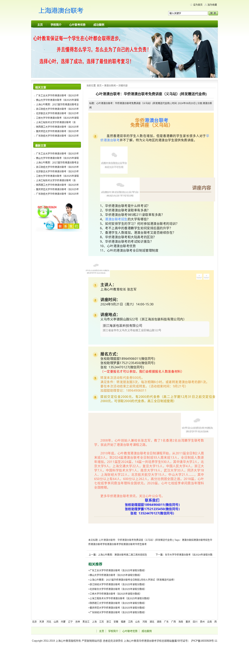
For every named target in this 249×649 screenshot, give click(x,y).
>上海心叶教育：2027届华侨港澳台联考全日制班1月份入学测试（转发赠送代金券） (132, 579)
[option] (154, 329)
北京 (34, 621)
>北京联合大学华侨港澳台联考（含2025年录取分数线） (117, 589)
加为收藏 (212, 4)
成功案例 (98, 24)
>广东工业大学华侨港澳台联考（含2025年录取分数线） (117, 570)
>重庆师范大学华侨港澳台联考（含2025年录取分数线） (117, 607)
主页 (40, 24)
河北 (48, 621)
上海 (94, 621)
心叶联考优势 (77, 24)
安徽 (116, 621)
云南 (209, 621)
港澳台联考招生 (116, 219)
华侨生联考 (141, 544)
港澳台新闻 (110, 85)
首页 (99, 85)
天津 (41, 621)
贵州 (202, 621)
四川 (195, 621)
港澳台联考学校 (115, 544)
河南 (144, 621)
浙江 (108, 621)
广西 (173, 621)
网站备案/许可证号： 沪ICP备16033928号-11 (192, 640)
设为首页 (198, 4)
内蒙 (63, 621)
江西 (130, 621)
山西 (56, 621)
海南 (180, 621)
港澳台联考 (156, 120)
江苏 (101, 621)
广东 (166, 621)
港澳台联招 (188, 540)
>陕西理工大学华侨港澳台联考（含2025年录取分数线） (117, 603)
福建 (123, 621)
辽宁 (70, 621)
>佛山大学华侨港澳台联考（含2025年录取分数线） (115, 575)
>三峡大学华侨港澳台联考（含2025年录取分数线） (115, 593)
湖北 (152, 621)
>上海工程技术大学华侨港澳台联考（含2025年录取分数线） (119, 598)
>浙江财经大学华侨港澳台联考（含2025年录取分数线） (117, 584)
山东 (137, 621)
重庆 (188, 621)
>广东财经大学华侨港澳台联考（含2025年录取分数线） (117, 612)
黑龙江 (85, 621)
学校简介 (56, 24)
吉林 (77, 621)
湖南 (159, 621)
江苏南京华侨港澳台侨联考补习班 (68, 11)
